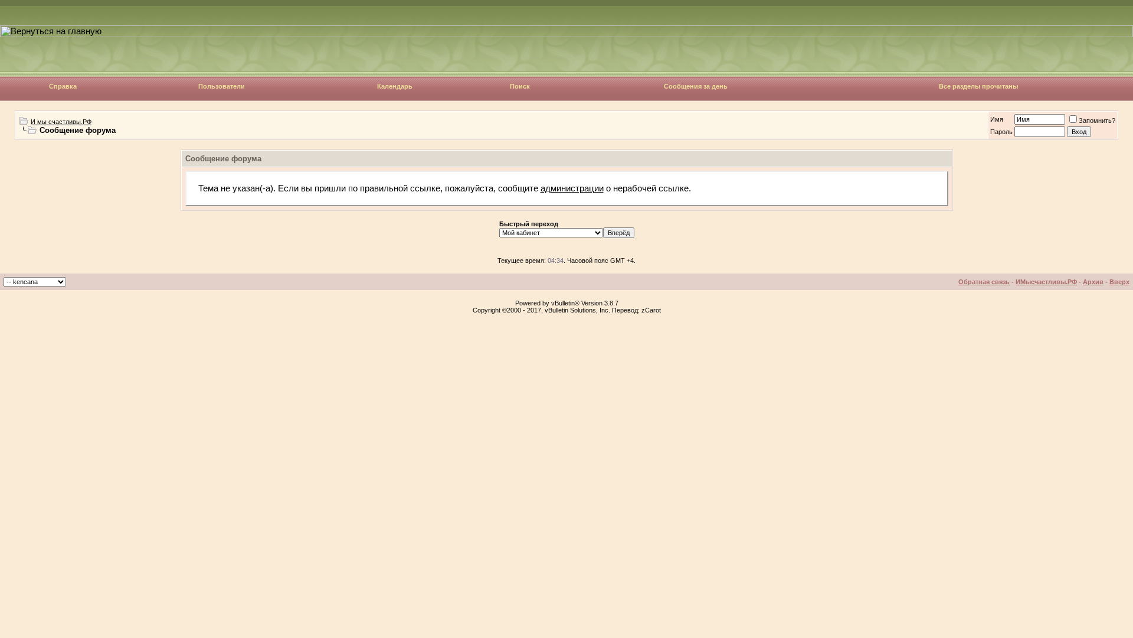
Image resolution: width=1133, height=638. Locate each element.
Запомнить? (1097, 120)
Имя (996, 119)
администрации (572, 188)
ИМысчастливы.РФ (1046, 281)
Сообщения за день (696, 86)
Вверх (1119, 281)
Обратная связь (984, 281)
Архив (1093, 281)
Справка (63, 86)
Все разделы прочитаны (978, 86)
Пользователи (221, 86)
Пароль (1001, 131)
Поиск (520, 86)
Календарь (394, 86)
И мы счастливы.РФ (61, 121)
